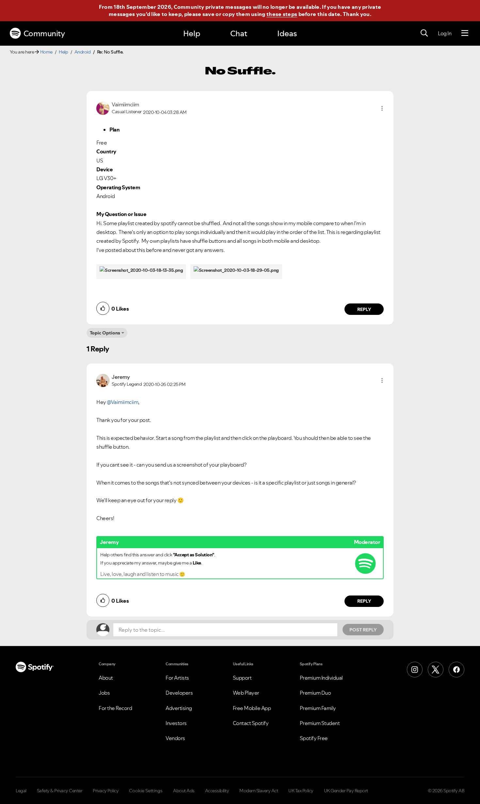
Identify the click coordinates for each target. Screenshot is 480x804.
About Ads (184, 791)
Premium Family (318, 708)
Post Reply (363, 629)
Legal (21, 791)
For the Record (115, 708)
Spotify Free (314, 738)
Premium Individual (321, 677)
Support (242, 677)
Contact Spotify (251, 723)
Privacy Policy (106, 791)
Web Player (246, 692)
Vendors (175, 738)
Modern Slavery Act (258, 791)
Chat (238, 33)
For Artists (177, 677)
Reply (364, 309)
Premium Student (320, 723)
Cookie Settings (146, 791)
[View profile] (102, 107)
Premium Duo (315, 692)
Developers (179, 692)
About (106, 677)
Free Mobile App (252, 708)
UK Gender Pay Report (346, 791)
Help (191, 33)
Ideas (287, 33)
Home (46, 52)
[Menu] (464, 33)
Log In (444, 33)
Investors (176, 723)
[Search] (424, 33)
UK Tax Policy (300, 791)
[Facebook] (456, 669)
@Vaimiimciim (122, 402)
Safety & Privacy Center (60, 791)
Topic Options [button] (105, 333)
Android (82, 52)
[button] (382, 108)
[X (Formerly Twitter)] (435, 669)
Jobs (104, 692)
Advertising (179, 708)
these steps (281, 14)
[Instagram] (415, 669)
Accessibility (217, 791)
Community (44, 33)
